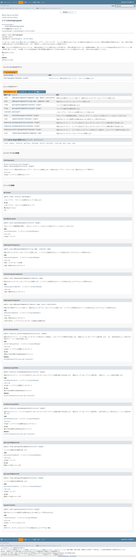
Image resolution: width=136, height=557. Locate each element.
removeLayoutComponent (20, 133)
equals (11, 143)
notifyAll (49, 143)
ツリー (29, 2)
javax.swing (13, 17)
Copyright (4, 553)
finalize (19, 143)
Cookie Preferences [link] (63, 556)
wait (64, 143)
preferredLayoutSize (19, 129)
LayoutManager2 (18, 31)
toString (58, 143)
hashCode (35, 143)
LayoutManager (7, 31)
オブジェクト (39, 140)
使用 (25, 2)
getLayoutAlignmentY (19, 108)
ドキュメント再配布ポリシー (44, 554)
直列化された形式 (7, 60)
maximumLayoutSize (19, 122)
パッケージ (14, 2)
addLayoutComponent (19, 98)
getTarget (15, 112)
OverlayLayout (9, 78)
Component (30, 98)
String (29, 101)
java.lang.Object (7, 24)
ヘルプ (43, 2)
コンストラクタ (23, 8)
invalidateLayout (18, 115)
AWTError (7, 528)
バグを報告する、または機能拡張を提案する (13, 548)
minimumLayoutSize (19, 126)
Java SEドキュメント (36, 549)
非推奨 (34, 2)
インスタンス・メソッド (26, 92)
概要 (2, 2)
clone (6, 143)
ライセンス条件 (26, 554)
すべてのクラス (5, 5)
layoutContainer (18, 119)
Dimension (7, 122)
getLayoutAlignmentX (19, 105)
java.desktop (13, 15)
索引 (38, 2)
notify (42, 143)
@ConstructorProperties (12, 164)
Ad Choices (73, 556)
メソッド (31, 8)
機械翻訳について (68, 12)
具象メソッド (40, 92)
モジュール (7, 2)
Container (18, 78)
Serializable (30, 31)
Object (10, 37)
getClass (27, 143)
